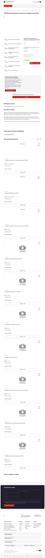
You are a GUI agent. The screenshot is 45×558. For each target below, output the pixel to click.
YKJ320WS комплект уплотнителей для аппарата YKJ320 (16, 160)
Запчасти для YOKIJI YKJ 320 (9, 134)
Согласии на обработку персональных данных (18, 502)
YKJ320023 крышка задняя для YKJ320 (13, 291)
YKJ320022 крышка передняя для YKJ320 (13, 258)
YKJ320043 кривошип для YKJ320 (11, 193)
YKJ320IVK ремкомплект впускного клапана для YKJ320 (16, 390)
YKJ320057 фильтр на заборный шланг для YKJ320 (15, 423)
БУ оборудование (36, 526)
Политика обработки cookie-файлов (9, 552)
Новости (26, 528)
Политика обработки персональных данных (11, 551)
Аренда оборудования (37, 524)
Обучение (35, 527)
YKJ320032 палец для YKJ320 (11, 357)
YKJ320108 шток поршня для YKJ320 (12, 324)
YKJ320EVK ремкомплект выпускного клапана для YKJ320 (16, 225)
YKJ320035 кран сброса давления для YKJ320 (14, 455)
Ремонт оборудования (37, 523)
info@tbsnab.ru (37, 515)
